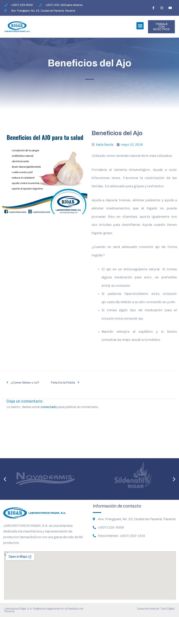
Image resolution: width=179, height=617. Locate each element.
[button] (140, 25)
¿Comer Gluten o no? (25, 382)
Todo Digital (167, 608)
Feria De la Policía (63, 382)
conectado (49, 407)
